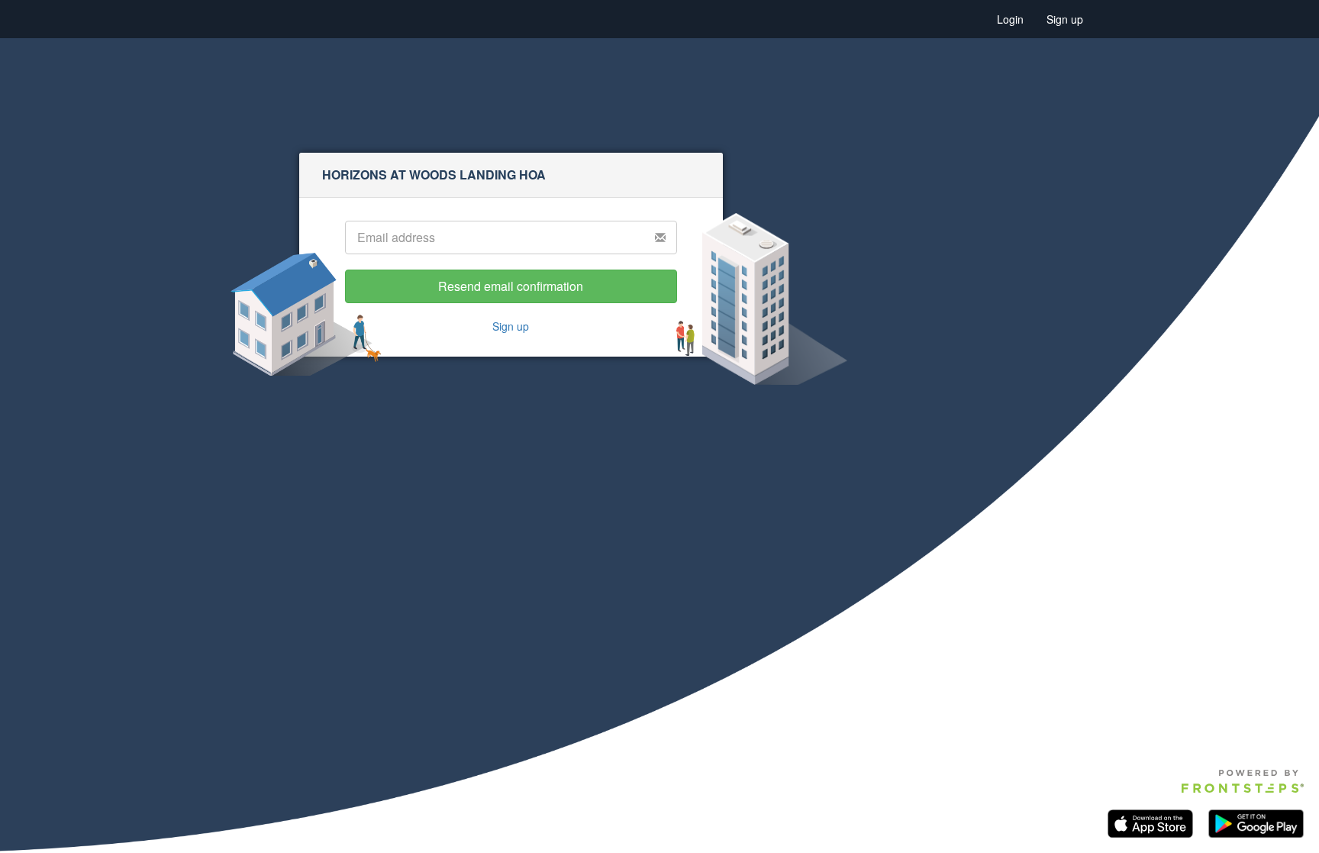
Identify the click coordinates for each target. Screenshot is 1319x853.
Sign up (1064, 19)
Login (1010, 19)
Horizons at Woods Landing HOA (434, 174)
